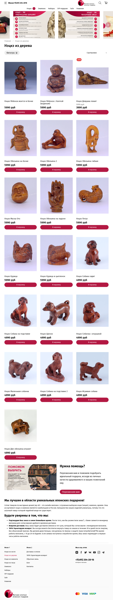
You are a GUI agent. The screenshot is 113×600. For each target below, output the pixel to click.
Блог (28, 563)
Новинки (80, 8)
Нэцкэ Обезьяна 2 (48, 161)
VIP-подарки (62, 8)
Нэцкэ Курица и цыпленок (52, 276)
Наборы (51, 8)
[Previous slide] (5, 24)
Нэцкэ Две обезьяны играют (17, 449)
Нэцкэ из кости (9, 552)
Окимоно (41, 8)
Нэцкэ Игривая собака (86, 391)
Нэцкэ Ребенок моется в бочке (18, 101)
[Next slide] (108, 24)
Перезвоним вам (71, 492)
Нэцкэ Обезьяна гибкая (87, 161)
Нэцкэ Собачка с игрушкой (88, 334)
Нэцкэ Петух (82, 218)
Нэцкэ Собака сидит (85, 276)
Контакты (30, 566)
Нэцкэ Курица (10, 276)
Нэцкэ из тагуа (9, 563)
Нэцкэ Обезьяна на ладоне (53, 218)
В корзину (20, 112)
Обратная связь (32, 559)
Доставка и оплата (33, 552)
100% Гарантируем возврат (37, 555)
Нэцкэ (29, 8)
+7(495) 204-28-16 (84, 559)
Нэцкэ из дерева (10, 555)
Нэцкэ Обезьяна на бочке (16, 161)
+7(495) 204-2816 (20, 3)
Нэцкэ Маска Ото (12, 218)
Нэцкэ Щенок (46, 334)
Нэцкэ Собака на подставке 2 (54, 391)
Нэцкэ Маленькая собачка (16, 391)
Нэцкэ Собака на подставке (17, 334)
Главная (7, 41)
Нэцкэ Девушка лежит (86, 101)
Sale (72, 8)
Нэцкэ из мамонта (11, 559)
